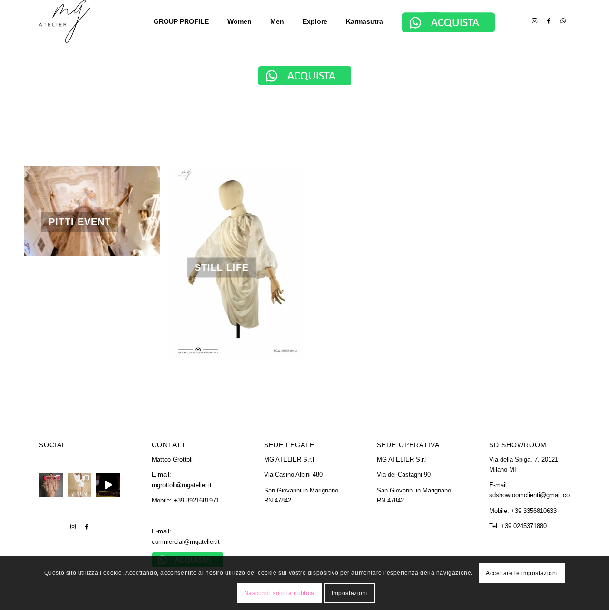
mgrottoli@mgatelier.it (182, 485)
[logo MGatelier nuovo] (64, 21)
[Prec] (45, 211)
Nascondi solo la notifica (279, 593)
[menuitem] (184, 21)
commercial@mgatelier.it (186, 541)
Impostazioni (350, 593)
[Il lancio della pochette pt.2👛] (108, 485)
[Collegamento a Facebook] (548, 21)
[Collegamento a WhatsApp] (563, 21)
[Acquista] (304, 75)
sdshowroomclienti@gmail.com (532, 495)
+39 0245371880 (524, 526)
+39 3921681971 (196, 500)
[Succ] (138, 211)
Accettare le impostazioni (522, 573)
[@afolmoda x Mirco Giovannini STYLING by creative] (51, 485)
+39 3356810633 (534, 510)
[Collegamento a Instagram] (534, 21)
